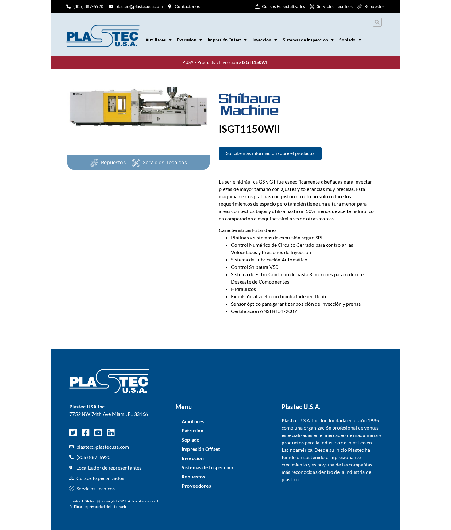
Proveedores (196, 486)
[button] (377, 22)
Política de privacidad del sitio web (97, 506)
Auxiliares (155, 39)
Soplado (347, 39)
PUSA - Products (198, 62)
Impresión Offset (224, 39)
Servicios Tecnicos (165, 162)
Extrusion (186, 39)
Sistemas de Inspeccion (305, 39)
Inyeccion (262, 39)
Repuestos (113, 162)
